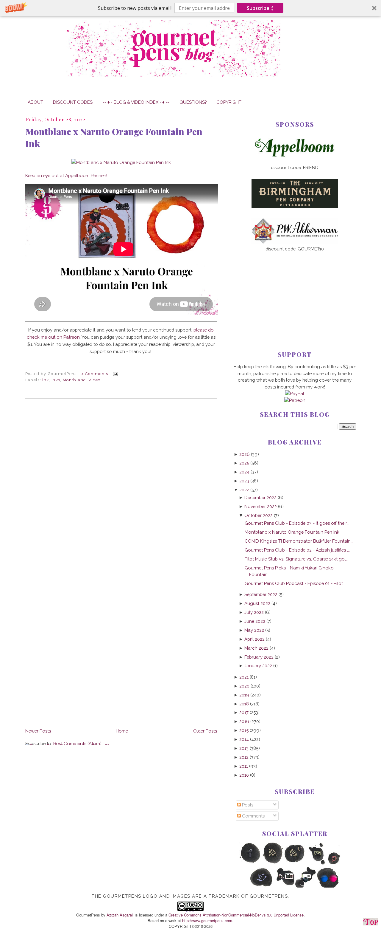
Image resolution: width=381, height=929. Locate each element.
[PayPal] (294, 393)
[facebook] (250, 863)
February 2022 (259, 656)
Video (94, 379)
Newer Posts (38, 730)
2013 (244, 748)
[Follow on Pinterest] (339, 863)
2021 (244, 676)
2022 (244, 489)
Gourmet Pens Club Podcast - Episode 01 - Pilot (294, 583)
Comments (253, 815)
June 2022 (254, 621)
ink (45, 379)
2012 (244, 757)
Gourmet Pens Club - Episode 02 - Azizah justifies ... (297, 549)
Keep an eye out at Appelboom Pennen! (66, 175)
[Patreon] (294, 400)
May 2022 (254, 630)
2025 (244, 462)
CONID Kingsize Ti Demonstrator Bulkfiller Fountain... (299, 541)
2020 (244, 685)
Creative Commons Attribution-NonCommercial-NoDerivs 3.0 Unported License (236, 915)
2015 (244, 730)
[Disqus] (121, 484)
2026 (244, 454)
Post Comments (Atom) (77, 743)
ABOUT (35, 102)
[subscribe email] (317, 863)
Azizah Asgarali (120, 915)
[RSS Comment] (295, 863)
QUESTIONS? (193, 102)
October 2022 (258, 515)
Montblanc (74, 379)
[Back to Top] (370, 923)
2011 (243, 766)
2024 (244, 471)
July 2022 (254, 612)
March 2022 (256, 648)
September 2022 (260, 594)
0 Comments (94, 373)
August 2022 (257, 603)
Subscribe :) (260, 8)
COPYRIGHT (228, 102)
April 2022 (254, 639)
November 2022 (260, 506)
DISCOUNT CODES (73, 102)
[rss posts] (272, 863)
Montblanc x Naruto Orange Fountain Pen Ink (113, 137)
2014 (244, 739)
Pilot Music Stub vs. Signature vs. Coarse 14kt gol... (297, 558)
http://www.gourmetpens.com (207, 920)
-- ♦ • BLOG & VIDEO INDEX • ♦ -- (136, 102)
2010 (244, 775)
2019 (244, 694)
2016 (244, 721)
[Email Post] (114, 373)
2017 (244, 712)
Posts (247, 804)
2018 (244, 703)
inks (55, 379)
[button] (190, 8)
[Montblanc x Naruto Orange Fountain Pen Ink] (121, 162)
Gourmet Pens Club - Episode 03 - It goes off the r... (297, 523)
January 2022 (258, 665)
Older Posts (205, 730)
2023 (244, 480)
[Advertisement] (295, 291)
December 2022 (260, 497)
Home (122, 730)
